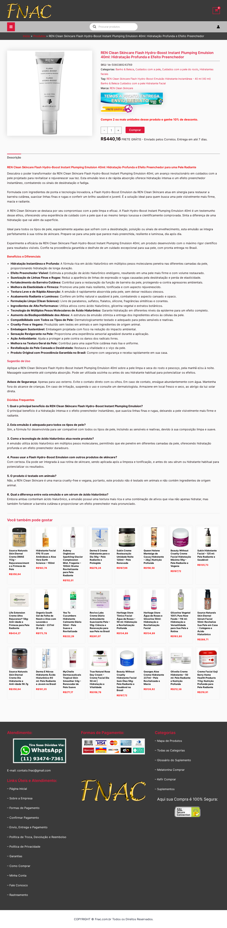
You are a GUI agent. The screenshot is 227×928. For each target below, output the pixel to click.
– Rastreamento (17, 895)
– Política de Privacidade (23, 846)
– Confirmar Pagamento (23, 817)
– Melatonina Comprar (170, 769)
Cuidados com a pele (148, 69)
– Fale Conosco (17, 885)
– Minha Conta (16, 875)
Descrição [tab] (14, 157)
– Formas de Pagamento (23, 808)
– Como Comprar (18, 866)
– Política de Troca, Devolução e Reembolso (36, 837)
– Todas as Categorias (170, 750)
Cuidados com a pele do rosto (180, 69)
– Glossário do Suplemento (173, 760)
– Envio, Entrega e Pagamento (27, 827)
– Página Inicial (17, 788)
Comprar (135, 130)
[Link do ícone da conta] (218, 26)
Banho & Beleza (125, 69)
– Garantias (14, 856)
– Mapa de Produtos (168, 741)
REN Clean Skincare (121, 88)
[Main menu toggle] (11, 26)
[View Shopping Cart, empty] (216, 10)
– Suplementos (165, 789)
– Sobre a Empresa (19, 798)
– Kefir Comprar (165, 779)
